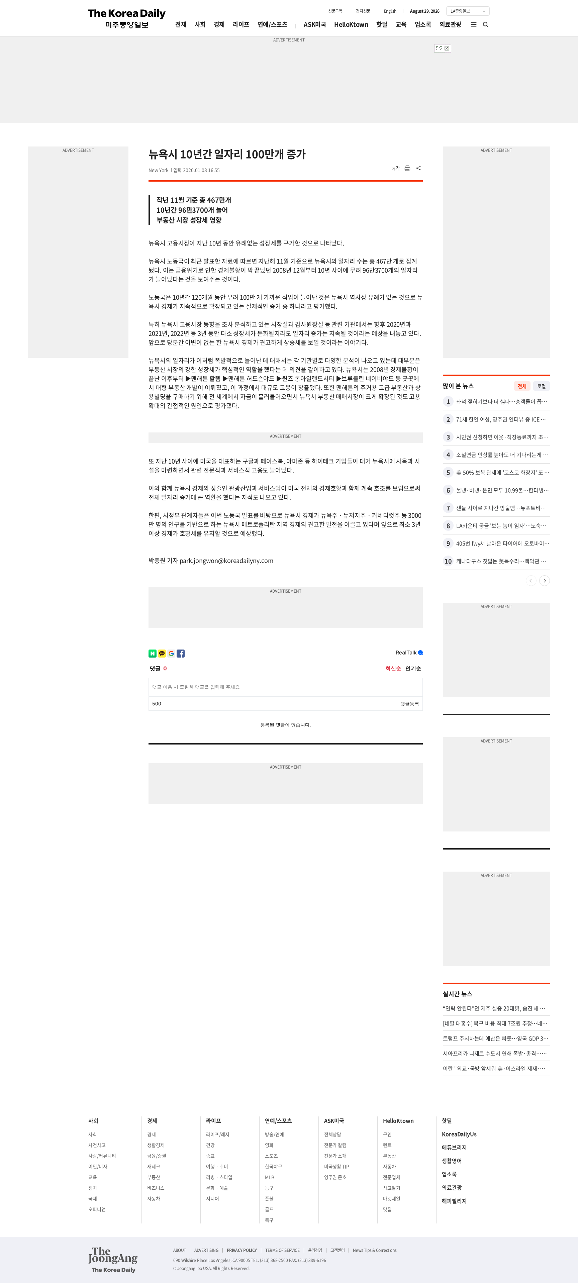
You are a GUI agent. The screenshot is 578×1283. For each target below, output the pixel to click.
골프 (269, 1209)
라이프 (241, 24)
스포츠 (271, 1155)
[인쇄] (407, 168)
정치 (92, 1187)
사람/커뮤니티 (102, 1155)
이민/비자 (97, 1166)
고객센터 (337, 1250)
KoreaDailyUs (459, 1134)
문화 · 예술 (217, 1187)
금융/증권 (156, 1155)
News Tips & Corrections (374, 1250)
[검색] (486, 24)
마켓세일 (391, 1198)
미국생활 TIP (337, 1166)
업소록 (423, 24)
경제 (219, 24)
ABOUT (179, 1250)
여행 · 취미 (217, 1166)
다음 (544, 580)
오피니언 (97, 1209)
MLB (269, 1177)
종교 (210, 1155)
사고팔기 (391, 1187)
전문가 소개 (335, 1155)
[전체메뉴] (474, 24)
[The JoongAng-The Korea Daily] (113, 1260)
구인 (387, 1134)
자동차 (153, 1198)
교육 (401, 24)
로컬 (541, 386)
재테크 (153, 1166)
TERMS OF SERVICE (282, 1250)
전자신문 (363, 11)
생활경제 (156, 1145)
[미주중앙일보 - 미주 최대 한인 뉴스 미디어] (127, 18)
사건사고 (97, 1145)
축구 (269, 1219)
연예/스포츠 (273, 24)
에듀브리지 (454, 1147)
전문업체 (391, 1177)
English (390, 11)
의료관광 (451, 24)
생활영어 (452, 1161)
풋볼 (269, 1198)
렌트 (387, 1145)
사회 (200, 24)
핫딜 (381, 24)
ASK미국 (315, 24)
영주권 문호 (335, 1177)
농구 (269, 1187)
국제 (92, 1198)
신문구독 (335, 11)
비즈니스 (156, 1187)
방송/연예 (274, 1134)
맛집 (387, 1209)
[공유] (419, 168)
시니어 (212, 1198)
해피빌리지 (454, 1201)
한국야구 (273, 1166)
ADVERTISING (206, 1250)
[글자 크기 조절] (396, 168)
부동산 (153, 1177)
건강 (210, 1145)
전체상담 (333, 1134)
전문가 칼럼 (335, 1145)
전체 (180, 24)
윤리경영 (315, 1250)
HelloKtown (351, 24)
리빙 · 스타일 (219, 1177)
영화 (269, 1145)
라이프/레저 (217, 1134)
